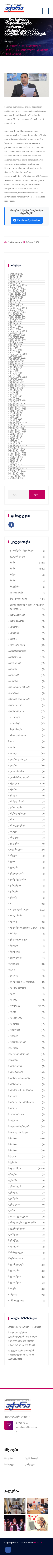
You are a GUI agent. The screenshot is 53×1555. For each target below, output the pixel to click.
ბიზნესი (12, 639)
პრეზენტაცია (15, 1018)
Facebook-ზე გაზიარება (28, 220)
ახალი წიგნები (16, 621)
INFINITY (37, 1542)
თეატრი (12, 765)
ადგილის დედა (16, 556)
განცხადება (14, 663)
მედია (11, 861)
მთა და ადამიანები (18, 909)
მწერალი (13, 945)
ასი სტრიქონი (15, 592)
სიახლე (12, 1108)
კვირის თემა (15, 807)
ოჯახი (11, 969)
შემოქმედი (14, 1240)
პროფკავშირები (17, 1042)
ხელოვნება (14, 1276)
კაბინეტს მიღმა (16, 801)
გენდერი (13, 681)
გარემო (12, 669)
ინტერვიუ (13, 783)
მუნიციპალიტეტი (17, 939)
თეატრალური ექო (18, 759)
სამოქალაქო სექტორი (20, 1090)
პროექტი (13, 1036)
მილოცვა (13, 921)
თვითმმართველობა (19, 777)
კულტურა (13, 843)
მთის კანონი (15, 915)
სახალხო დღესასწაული (21, 1102)
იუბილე (12, 795)
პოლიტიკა (14, 1006)
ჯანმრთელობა (16, 1300)
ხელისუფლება (16, 1264)
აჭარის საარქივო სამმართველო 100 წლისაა (26, 606)
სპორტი (12, 1138)
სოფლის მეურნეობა (19, 1126)
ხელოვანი (14, 1270)
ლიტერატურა (15, 849)
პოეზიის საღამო (17, 987)
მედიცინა (13, 867)
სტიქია (12, 1156)
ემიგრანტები (15, 729)
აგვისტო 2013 (15, 478)
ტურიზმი (13, 1180)
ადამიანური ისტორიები (21, 550)
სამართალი (14, 1084)
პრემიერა (13, 1024)
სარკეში (12, 1096)
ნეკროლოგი (15, 957)
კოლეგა (12, 831)
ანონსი (12, 580)
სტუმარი (13, 1162)
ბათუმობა (13, 633)
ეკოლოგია (14, 717)
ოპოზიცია (13, 963)
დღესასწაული (16, 711)
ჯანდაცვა (13, 1294)
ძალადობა (14, 1246)
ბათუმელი (14, 627)
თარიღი (12, 753)
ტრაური (12, 1174)
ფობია (11, 1210)
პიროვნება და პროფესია (21, 981)
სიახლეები (9, 1464)
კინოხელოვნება (17, 825)
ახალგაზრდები (16, 615)
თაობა (11, 747)
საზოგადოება (15, 1072)
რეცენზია (13, 1060)
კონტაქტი (13, 837)
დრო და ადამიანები (19, 699)
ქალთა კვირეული (18, 1216)
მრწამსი (12, 933)
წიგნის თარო (15, 1258)
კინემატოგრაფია (17, 813)
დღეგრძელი (15, 705)
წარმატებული (15, 1252)
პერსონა (13, 975)
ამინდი (12, 574)
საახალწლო (15, 1066)
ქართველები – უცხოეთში (22, 1222)
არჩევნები (14, 586)
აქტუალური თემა (17, 598)
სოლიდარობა (16, 1114)
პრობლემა (14, 1030)
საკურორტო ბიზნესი (19, 1078)
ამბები (11, 562)
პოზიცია (12, 1000)
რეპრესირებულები (18, 1054)
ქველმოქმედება (17, 1228)
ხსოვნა (12, 1288)
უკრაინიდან (14, 1186)
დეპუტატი (13, 693)
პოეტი (11, 994)
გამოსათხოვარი (17, 651)
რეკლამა (13, 1048)
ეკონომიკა (14, 723)
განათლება (14, 657)
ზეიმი (11, 741)
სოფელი (13, 1120)
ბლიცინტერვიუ (16, 645)
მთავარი (9, 41)
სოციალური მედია (18, 1132)
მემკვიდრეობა (16, 873)
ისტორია (13, 789)
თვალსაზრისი (16, 771)
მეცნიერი (13, 891)
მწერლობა (14, 951)
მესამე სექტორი (17, 879)
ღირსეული (14, 1234)
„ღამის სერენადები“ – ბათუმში (24, 1327)
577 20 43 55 (22, 1423)
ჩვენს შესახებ (31, 1458)
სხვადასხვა (14, 1168)
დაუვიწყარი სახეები (19, 687)
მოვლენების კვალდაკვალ (22, 927)
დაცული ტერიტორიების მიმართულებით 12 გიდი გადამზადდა (21, 1354)
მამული (12, 855)
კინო (11, 819)
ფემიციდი (13, 1192)
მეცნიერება (14, 885)
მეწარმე (12, 897)
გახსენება (13, 675)
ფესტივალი (14, 1204)
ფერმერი (13, 1198)
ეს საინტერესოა (17, 735)
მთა (10, 903)
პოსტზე (12, 1012)
